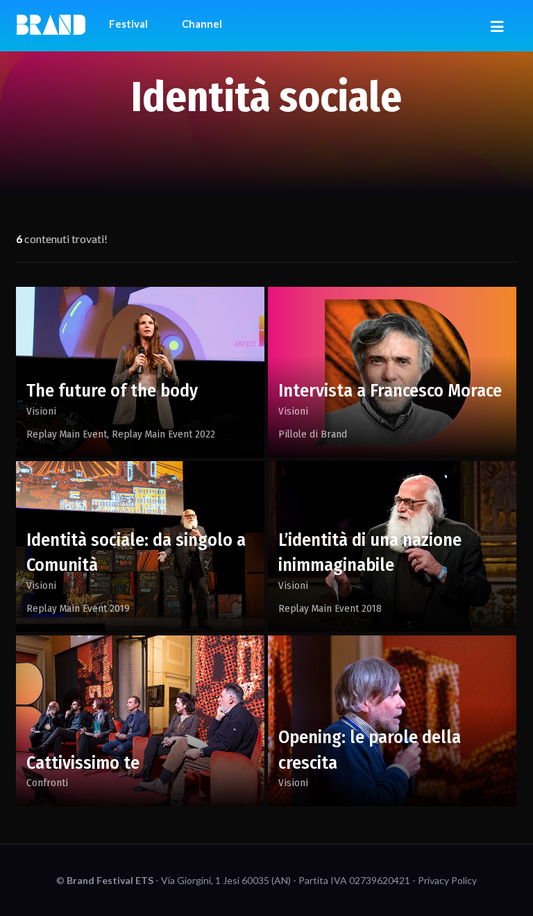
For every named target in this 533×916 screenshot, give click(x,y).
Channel (202, 23)
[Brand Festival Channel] (50, 23)
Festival (128, 23)
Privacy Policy (447, 880)
